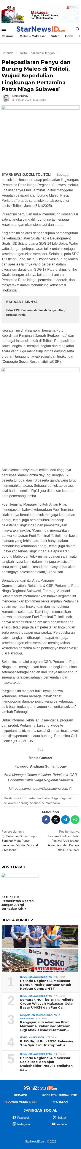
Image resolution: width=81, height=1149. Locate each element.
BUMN (23, 977)
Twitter (62, 1117)
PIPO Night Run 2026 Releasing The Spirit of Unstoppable (47, 1043)
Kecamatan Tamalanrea (36, 1015)
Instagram (23, 1124)
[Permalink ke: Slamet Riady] (6, 97)
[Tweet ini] (55, 819)
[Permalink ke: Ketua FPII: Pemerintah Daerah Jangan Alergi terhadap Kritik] (20, 883)
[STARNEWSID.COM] (40, 28)
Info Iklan (60, 1101)
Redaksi (20, 1095)
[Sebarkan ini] (46, 819)
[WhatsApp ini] (75, 819)
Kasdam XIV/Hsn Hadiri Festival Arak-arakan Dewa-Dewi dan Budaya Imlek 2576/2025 (63, 840)
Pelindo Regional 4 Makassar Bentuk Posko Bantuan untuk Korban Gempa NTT (45, 985)
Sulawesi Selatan (40, 977)
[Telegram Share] (65, 819)
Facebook (23, 1117)
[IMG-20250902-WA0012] (40, 13)
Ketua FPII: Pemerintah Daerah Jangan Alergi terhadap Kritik (18, 903)
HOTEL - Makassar (32, 1037)
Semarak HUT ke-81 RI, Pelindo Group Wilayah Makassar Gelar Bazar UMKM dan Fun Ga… (47, 1003)
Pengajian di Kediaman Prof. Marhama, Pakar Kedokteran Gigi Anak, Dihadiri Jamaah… (45, 1026)
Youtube (62, 1124)
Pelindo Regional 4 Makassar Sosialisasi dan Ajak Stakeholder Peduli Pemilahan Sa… (46, 1064)
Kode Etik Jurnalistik (59, 1095)
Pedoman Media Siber (20, 1101)
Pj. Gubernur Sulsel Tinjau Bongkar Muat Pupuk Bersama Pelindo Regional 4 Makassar (20, 840)
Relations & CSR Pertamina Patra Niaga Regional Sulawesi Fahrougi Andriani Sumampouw (37, 800)
